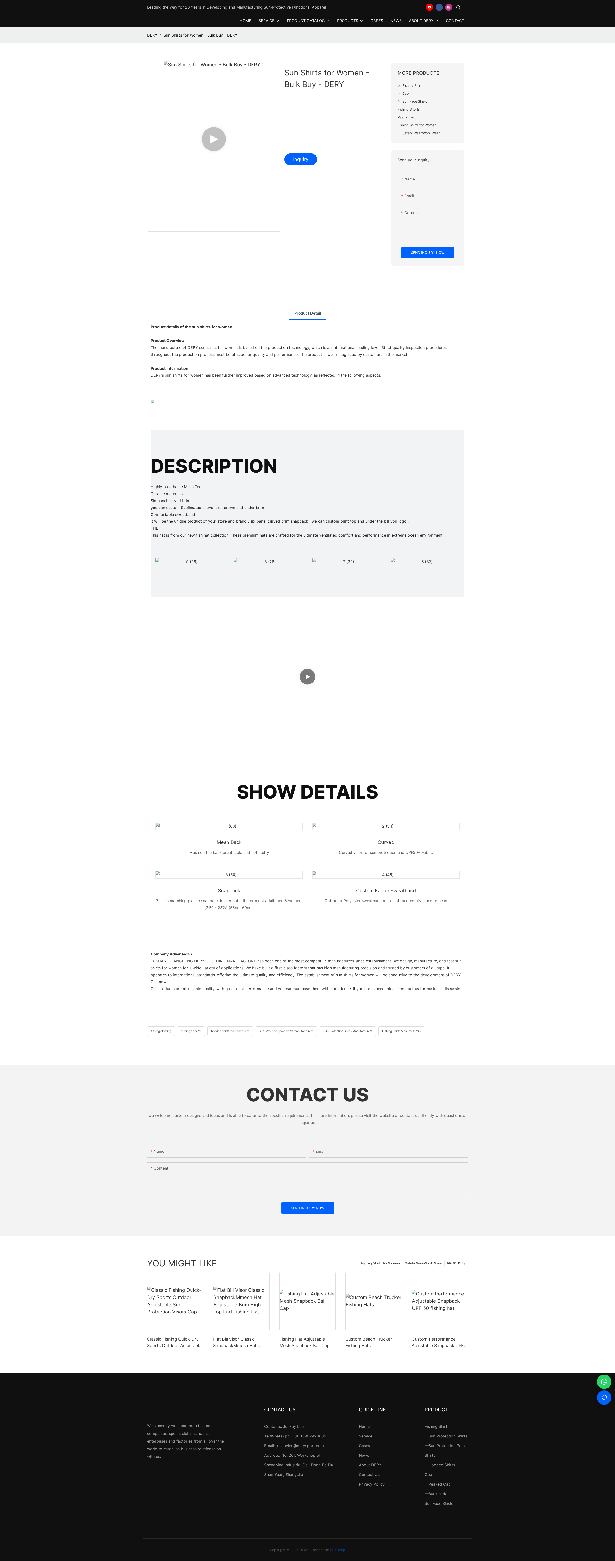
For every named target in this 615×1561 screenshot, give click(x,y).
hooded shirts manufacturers (230, 1031)
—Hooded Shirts (440, 1464)
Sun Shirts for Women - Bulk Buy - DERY (200, 35)
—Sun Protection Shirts (446, 1436)
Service (365, 1436)
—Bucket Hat (437, 1493)
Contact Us (369, 1474)
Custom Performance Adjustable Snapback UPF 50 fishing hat (438, 1343)
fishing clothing (161, 1031)
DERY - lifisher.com (314, 1550)
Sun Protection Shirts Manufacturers (347, 1031)
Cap (428, 1474)
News (364, 1455)
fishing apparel (191, 1031)
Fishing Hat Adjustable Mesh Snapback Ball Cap (304, 1342)
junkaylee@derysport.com (300, 1445)
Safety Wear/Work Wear (423, 1263)
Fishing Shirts (437, 1426)
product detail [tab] (307, 313)
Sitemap (338, 1550)
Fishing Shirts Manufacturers (401, 1031)
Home (364, 1426)
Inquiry (300, 159)
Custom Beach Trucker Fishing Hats (368, 1342)
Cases (364, 1445)
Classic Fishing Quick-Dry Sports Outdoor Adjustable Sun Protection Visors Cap (174, 1343)
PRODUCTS (456, 1263)
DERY (152, 35)
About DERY (370, 1464)
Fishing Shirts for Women (380, 1263)
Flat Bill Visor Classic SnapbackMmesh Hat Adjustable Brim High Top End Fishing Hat (238, 1343)
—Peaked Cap (438, 1484)
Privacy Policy (372, 1484)
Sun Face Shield (439, 1503)
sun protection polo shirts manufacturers (286, 1031)
